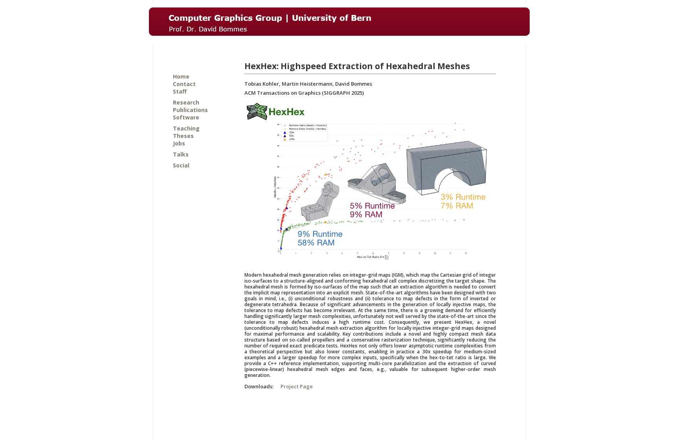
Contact (184, 84)
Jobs (179, 143)
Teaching (186, 128)
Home (181, 76)
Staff (180, 91)
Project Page (297, 386)
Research (186, 102)
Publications (190, 110)
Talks (181, 154)
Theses (183, 136)
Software (186, 117)
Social (181, 165)
